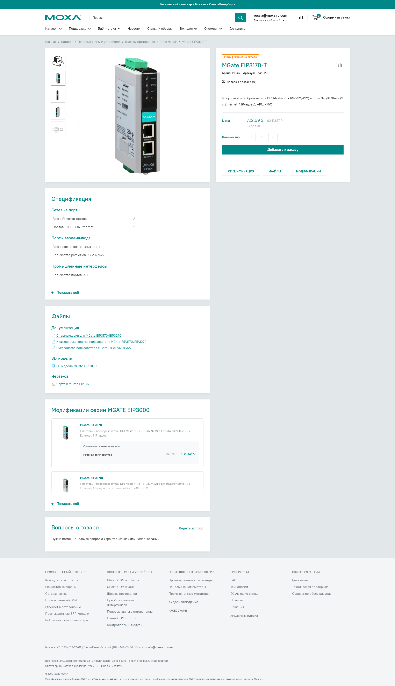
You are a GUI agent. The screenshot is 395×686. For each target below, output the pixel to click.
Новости (134, 28)
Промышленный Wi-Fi (62, 600)
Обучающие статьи (244, 593)
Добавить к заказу (282, 149)
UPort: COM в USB (120, 587)
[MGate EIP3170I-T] (65, 485)
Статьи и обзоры (159, 28)
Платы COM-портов (121, 618)
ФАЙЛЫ (275, 171)
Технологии (188, 28)
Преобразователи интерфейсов (120, 602)
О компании (213, 28)
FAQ (233, 580)
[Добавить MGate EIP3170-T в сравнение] (340, 65)
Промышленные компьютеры (191, 580)
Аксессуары (178, 610)
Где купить (237, 28)
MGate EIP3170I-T (93, 478)
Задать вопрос (191, 528)
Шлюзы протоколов (140, 42)
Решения (237, 607)
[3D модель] (58, 61)
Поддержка (77, 28)
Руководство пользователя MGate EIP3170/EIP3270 (95, 348)
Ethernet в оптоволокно (63, 607)
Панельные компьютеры (187, 587)
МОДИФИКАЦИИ (308, 171)
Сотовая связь (56, 593)
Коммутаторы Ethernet (62, 580)
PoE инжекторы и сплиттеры (66, 620)
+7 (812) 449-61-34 (120, 647)
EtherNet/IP (168, 42)
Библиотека (107, 28)
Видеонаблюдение (183, 602)
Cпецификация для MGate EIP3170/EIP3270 (88, 335)
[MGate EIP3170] (65, 432)
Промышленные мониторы (189, 593)
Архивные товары (244, 616)
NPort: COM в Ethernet (124, 580)
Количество (231, 137)
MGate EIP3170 (91, 425)
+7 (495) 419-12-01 (69, 647)
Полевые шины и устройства (99, 42)
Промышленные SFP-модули (67, 613)
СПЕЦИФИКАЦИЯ (241, 171)
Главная (51, 42)
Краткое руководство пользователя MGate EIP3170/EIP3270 (101, 341)
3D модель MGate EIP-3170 (76, 366)
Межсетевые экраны (61, 587)
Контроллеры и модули (124, 625)
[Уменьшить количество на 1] (251, 137)
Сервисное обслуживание (312, 593)
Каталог (51, 28)
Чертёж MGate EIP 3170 (74, 384)
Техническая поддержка (310, 587)
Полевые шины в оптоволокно (130, 611)
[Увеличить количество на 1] (273, 137)
